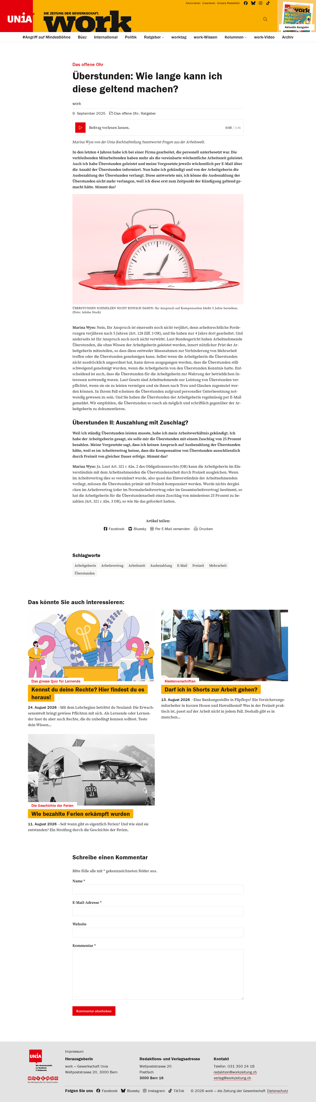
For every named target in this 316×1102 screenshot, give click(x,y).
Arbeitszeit (137, 565)
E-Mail (182, 565)
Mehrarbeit (218, 565)
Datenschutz (277, 1090)
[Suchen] (265, 19)
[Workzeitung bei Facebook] (245, 3)
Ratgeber (148, 113)
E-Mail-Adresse (87, 902)
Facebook (110, 1090)
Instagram (156, 1090)
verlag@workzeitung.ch (232, 1077)
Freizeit (198, 565)
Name (78, 881)
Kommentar (84, 946)
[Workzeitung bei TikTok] (268, 3)
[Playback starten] (80, 127)
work (76, 103)
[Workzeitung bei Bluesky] (253, 3)
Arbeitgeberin (85, 565)
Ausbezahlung (161, 565)
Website (79, 924)
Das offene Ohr (126, 113)
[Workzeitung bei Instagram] (260, 3)
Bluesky (133, 1090)
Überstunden (85, 573)
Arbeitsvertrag (112, 565)
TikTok (179, 1090)
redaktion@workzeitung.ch (235, 1072)
